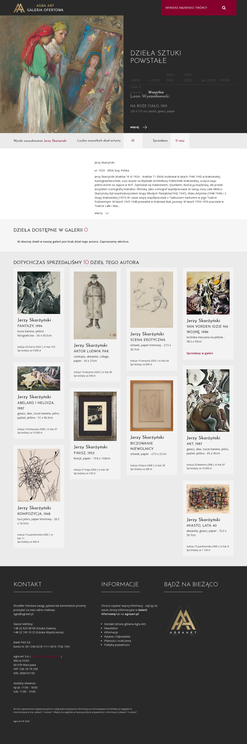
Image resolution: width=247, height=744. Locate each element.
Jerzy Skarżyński (34, 320)
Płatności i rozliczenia (117, 641)
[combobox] (196, 7)
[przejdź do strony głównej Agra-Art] (19, 7)
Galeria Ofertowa (45, 10)
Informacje (111, 632)
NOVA (225, 80)
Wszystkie (156, 92)
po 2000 (209, 80)
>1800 (135, 80)
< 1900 (153, 80)
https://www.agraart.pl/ (46, 656)
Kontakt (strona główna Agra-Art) (125, 624)
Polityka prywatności (117, 645)
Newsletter (111, 628)
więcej (135, 127)
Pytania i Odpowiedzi (117, 636)
